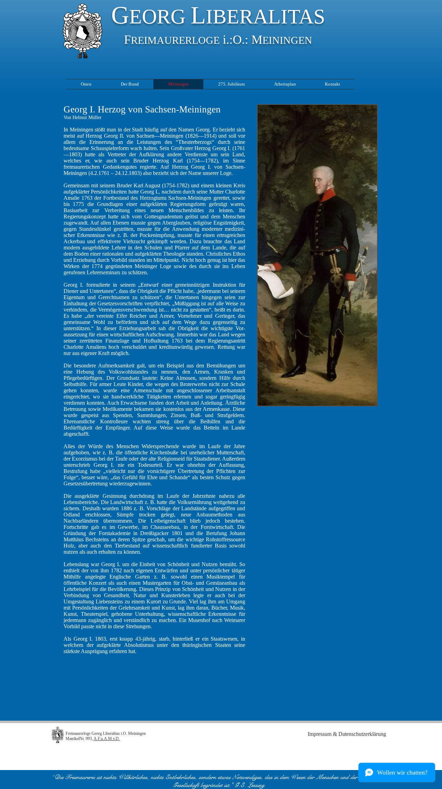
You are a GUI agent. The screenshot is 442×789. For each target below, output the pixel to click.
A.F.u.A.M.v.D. (107, 738)
